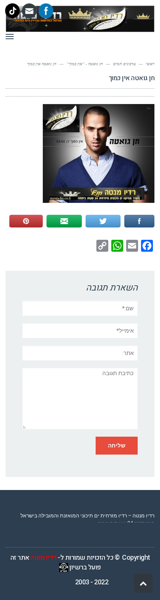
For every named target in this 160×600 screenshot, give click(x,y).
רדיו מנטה (44, 558)
